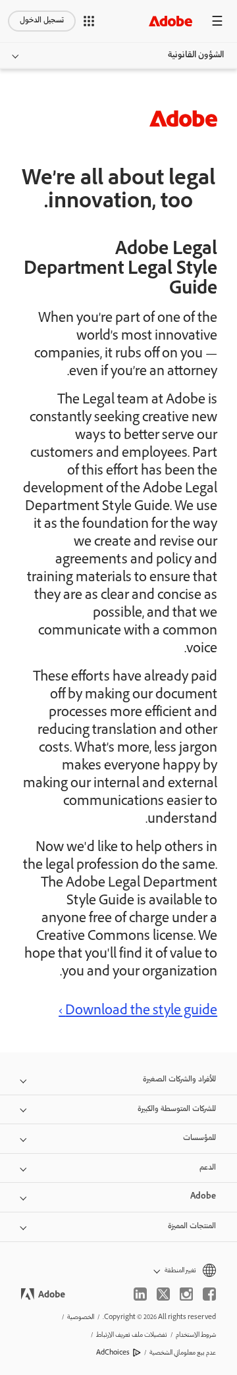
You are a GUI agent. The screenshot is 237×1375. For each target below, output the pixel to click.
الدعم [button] (207, 1168)
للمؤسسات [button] (199, 1138)
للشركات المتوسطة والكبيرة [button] (177, 1109)
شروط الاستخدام (196, 1335)
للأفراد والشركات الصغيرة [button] (179, 1080)
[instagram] (186, 1294)
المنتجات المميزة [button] (192, 1226)
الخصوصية (80, 1317)
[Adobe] (171, 20)
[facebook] (209, 1294)
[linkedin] (140, 1294)
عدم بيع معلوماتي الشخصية (182, 1353)
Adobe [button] (203, 1197)
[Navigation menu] (217, 20)
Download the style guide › (138, 1011)
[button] (88, 21)
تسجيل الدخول (42, 20)
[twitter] (163, 1294)
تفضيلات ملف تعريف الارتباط (131, 1335)
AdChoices (113, 1353)
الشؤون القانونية (196, 55)
